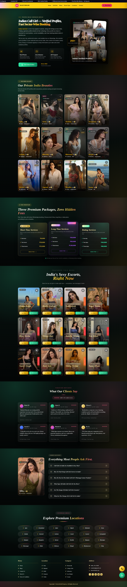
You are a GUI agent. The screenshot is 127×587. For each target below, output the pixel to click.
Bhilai (41, 546)
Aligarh (72, 528)
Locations (74, 5)
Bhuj (102, 546)
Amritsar (56, 534)
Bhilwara (56, 546)
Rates (60, 5)
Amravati (41, 534)
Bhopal (72, 546)
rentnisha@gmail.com (96, 568)
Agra (26, 528)
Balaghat (26, 540)
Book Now (107, 5)
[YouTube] (98, 574)
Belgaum (87, 540)
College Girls (70, 568)
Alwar (102, 528)
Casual (68, 576)
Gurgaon (46, 574)
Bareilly (72, 540)
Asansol (87, 534)
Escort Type (67, 5)
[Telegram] (90, 574)
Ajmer (56, 528)
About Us (22, 574)
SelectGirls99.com (95, 570)
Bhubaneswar (87, 546)
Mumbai (45, 568)
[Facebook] (93, 574)
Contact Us (22, 571)
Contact (81, 5)
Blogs (21, 568)
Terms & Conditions (24, 576)
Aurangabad (102, 534)
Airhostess (69, 571)
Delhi (45, 571)
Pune (45, 565)
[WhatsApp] (122, 575)
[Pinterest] (101, 574)
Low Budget (70, 574)
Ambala (26, 534)
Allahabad (87, 528)
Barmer (56, 540)
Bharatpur (102, 540)
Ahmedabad (41, 528)
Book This (32, 251)
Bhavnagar (26, 546)
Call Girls (55, 5)
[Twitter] (96, 574)
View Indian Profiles (29, 64)
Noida (45, 576)
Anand (72, 534)
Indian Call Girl (23, 29)
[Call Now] (122, 568)
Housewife (69, 565)
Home (49, 5)
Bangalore (41, 540)
